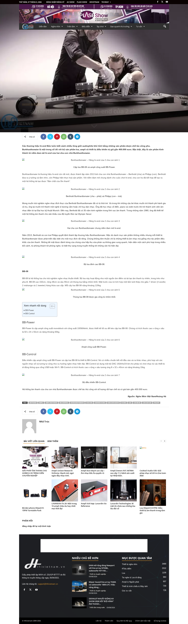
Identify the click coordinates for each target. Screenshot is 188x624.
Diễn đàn (43, 26)
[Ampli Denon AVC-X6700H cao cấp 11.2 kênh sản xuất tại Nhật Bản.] (123, 457)
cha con (89, 403)
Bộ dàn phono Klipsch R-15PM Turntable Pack (33, 509)
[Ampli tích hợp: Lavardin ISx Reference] (94, 490)
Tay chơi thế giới (38, 105)
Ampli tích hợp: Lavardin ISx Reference (93, 504)
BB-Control (30, 314)
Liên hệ (98, 621)
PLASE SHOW (82, 2)
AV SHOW (70, 2)
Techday (105, 2)
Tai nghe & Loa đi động (131, 577)
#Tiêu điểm (126, 569)
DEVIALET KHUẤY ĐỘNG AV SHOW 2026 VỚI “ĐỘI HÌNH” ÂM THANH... (101, 601)
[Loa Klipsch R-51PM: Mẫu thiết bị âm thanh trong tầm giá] (153, 492)
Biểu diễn (86, 26)
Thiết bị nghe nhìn (129, 564)
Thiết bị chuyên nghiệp (98, 574)
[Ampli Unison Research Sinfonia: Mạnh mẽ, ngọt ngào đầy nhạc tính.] (65, 457)
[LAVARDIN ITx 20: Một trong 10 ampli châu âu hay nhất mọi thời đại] (65, 490)
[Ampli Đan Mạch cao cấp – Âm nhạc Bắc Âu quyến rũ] (94, 457)
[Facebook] (158, 2)
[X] (162, 2)
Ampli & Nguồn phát (130, 582)
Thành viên (109, 621)
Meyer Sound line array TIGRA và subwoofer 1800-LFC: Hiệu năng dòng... (102, 585)
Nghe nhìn (55, 26)
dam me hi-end (100, 403)
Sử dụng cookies (160, 621)
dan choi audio (113, 403)
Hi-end (123, 403)
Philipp (156, 403)
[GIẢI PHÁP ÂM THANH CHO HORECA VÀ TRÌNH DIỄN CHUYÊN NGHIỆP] (35, 457)
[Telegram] (77, 137)
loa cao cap (147, 403)
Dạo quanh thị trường (119, 26)
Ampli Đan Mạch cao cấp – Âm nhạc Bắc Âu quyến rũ (93, 471)
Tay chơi (100, 26)
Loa (123, 573)
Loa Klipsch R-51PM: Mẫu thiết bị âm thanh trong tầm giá (152, 510)
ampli (41, 403)
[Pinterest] (57, 137)
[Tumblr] (70, 137)
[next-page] (164, 441)
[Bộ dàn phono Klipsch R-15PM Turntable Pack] (35, 492)
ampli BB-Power (51, 403)
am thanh (33, 403)
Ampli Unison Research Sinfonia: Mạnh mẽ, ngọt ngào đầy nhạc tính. (63, 473)
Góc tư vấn (127, 591)
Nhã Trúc (28, 117)
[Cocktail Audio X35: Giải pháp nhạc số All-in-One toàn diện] (153, 457)
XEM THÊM (52, 441)
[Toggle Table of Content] (51, 306)
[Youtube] (167, 2)
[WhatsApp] (64, 137)
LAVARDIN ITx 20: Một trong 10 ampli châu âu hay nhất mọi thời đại (64, 506)
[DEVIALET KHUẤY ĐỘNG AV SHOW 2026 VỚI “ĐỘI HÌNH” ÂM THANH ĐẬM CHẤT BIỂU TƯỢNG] (79, 602)
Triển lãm (71, 26)
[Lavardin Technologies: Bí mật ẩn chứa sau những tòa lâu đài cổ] (123, 490)
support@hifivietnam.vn (48, 584)
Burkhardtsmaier (77, 403)
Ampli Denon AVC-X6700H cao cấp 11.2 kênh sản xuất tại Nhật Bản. (122, 473)
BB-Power (29, 310)
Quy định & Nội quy (124, 621)
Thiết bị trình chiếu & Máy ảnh (135, 586)
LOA (130, 403)
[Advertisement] (94, 545)
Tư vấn (139, 26)
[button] (164, 26)
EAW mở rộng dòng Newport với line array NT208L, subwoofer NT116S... (102, 568)
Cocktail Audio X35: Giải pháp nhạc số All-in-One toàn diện (153, 473)
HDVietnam (94, 2)
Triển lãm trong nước (97, 607)
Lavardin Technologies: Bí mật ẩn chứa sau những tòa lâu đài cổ (122, 506)
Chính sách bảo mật (142, 621)
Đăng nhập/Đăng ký (55, 2)
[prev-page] (161, 441)
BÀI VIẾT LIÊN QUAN (34, 441)
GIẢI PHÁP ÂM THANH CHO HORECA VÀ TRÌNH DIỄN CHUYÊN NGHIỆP (34, 473)
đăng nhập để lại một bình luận (36, 526)
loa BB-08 (137, 403)
